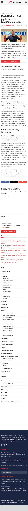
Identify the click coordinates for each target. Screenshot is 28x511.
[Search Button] (26, 2)
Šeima (4, 289)
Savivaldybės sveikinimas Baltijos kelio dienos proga (14, 465)
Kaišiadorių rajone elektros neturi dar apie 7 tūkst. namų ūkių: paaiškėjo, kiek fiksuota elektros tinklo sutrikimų (13, 460)
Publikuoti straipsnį (5, 500)
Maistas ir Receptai (8, 280)
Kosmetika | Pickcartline (7, 383)
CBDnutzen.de (5, 389)
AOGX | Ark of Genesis (7, 387)
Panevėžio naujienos (8, 326)
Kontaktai (3, 504)
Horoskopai (4, 301)
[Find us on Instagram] (4, 445)
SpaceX (5, 365)
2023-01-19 (19, 25)
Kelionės (5, 276)
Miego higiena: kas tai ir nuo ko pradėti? (12, 69)
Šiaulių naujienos (7, 330)
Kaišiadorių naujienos (9, 315)
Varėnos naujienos (8, 333)
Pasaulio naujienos (7, 344)
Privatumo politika (6, 223)
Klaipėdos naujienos (8, 319)
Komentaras (5, 197)
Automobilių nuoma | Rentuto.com (10, 392)
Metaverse (5, 363)
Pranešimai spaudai (7, 350)
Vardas (3, 216)
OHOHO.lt (3, 398)
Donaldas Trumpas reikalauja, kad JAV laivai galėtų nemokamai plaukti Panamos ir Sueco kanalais (13, 241)
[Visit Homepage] (14, 2)
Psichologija (6, 287)
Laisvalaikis (6, 278)
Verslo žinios (5, 371)
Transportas (6, 296)
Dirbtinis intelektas (8, 358)
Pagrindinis (3, 13)
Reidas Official (5, 395)
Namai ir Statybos (7, 285)
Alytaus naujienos (8, 313)
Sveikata (5, 294)
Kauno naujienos (7, 317)
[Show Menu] (2, 2)
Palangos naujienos (8, 324)
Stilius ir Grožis (7, 291)
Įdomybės (4, 304)
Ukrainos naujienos (7, 368)
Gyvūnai (5, 274)
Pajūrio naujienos (8, 321)
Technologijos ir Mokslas (9, 356)
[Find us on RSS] (6, 445)
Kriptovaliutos (7, 361)
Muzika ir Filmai (7, 282)
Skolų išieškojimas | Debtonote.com (10, 401)
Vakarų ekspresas (10, 25)
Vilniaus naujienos (8, 335)
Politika (3, 347)
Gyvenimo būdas (6, 271)
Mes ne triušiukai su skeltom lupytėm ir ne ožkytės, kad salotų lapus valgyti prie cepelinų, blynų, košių (12, 260)
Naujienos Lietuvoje (7, 341)
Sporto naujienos (6, 353)
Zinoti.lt (3, 381)
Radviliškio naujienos (8, 328)
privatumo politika (5, 227)
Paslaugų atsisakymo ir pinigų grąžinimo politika (12, 502)
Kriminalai (4, 307)
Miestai (3, 310)
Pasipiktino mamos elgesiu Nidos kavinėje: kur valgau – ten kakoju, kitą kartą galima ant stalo (13, 250)
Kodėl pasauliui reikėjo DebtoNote (10, 66)
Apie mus (13, 500)
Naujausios (9, 13)
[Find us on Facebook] (1, 445)
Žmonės (5, 298)
